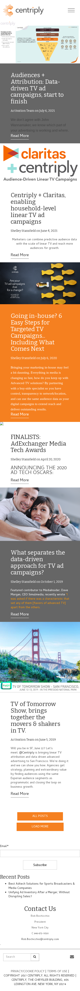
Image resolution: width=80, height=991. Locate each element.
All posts (40, 816)
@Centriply (26, 752)
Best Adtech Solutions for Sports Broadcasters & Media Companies (42, 886)
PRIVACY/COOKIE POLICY (27, 971)
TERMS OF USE (57, 971)
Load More (40, 826)
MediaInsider (51, 590)
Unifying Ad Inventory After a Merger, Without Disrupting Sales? (39, 894)
